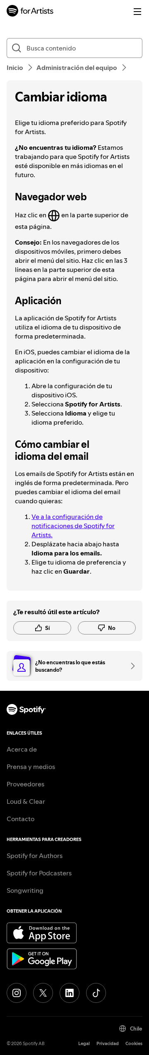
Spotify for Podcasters (39, 872)
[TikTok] (96, 993)
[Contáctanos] (130, 666)
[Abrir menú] (137, 12)
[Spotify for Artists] (30, 12)
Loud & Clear (26, 801)
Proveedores (25, 783)
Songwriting (25, 890)
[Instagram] (16, 993)
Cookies (133, 1044)
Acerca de (22, 749)
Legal (84, 1044)
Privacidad (107, 1044)
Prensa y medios (31, 766)
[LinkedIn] (69, 993)
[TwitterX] (43, 993)
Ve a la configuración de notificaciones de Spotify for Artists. (73, 525)
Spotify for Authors (34, 855)
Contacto (20, 818)
